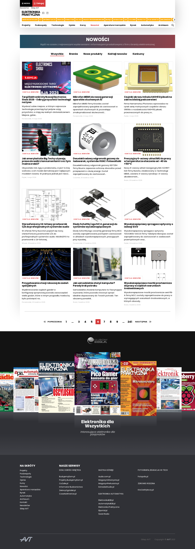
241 (130, 322)
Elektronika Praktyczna (108, 507)
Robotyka (69, 20)
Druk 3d (60, 20)
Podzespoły (41, 25)
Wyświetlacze (49, 20)
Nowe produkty (92, 53)
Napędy (109, 20)
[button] (20, 20)
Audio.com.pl (104, 476)
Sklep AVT (35, 8)
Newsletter (24, 8)
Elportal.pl (102, 510)
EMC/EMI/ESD (166, 20)
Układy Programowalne (93, 20)
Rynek (133, 25)
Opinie (72, 25)
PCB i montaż (153, 20)
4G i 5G (79, 20)
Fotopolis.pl (143, 476)
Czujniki (132, 20)
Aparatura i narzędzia (114, 25)
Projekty (26, 25)
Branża (73, 53)
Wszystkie (57, 53)
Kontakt (23, 502)
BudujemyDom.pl (67, 476)
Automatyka (147, 25)
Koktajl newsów (117, 53)
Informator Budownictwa (71, 487)
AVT (169, 539)
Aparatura (118, 20)
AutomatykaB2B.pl (106, 503)
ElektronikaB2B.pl (106, 500)
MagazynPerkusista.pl (108, 483)
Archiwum (163, 25)
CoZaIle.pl (63, 483)
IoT (40, 20)
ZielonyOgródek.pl (67, 490)
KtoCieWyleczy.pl (146, 489)
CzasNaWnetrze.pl (68, 493)
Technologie (57, 25)
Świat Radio (103, 514)
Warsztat (141, 20)
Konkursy (138, 53)
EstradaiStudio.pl (106, 487)
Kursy (83, 25)
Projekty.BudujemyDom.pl (71, 480)
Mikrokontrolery (30, 20)
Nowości (95, 25)
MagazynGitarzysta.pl (108, 480)
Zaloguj (40, 3)
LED (125, 20)
